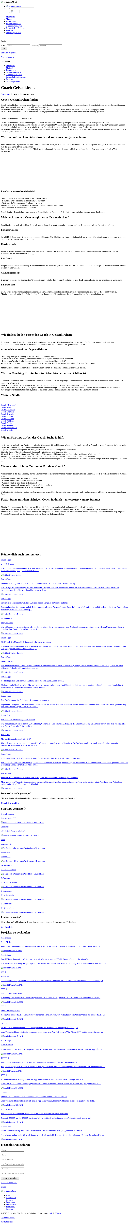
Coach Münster (7, 430)
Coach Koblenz (7, 421)
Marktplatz (10, 17)
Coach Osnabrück (8, 409)
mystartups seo (7, 1222)
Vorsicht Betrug (12, 1204)
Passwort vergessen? (9, 53)
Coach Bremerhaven (9, 428)
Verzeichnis (10, 1207)
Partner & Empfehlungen (16, 28)
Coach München (7, 419)
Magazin (9, 19)
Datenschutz (11, 1198)
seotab (49, 1213)
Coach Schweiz (7, 414)
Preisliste (9, 30)
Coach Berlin (6, 423)
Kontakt (9, 1200)
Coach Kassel (6, 407)
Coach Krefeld (7, 425)
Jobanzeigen (11, 21)
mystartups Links (8, 1217)
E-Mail (4, 46)
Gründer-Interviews (14, 26)
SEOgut (58, 1213)
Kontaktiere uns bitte (10, 803)
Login (3, 1187)
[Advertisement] (64, 170)
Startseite (6, 94)
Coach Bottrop (7, 416)
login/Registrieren (13, 81)
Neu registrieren (7, 57)
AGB (8, 1195)
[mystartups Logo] (13, 6)
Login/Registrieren (13, 33)
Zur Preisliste (6, 927)
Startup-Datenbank (13, 24)
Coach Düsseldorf (8, 405)
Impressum (10, 1202)
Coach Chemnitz (7, 412)
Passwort (34, 46)
